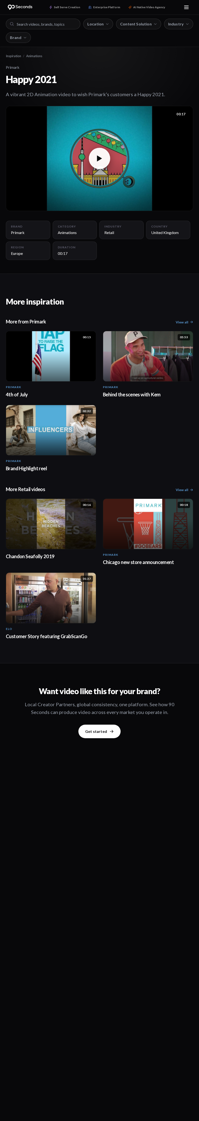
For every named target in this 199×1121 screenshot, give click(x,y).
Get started (96, 731)
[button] (99, 158)
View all (182, 322)
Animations (34, 56)
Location (95, 24)
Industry (176, 24)
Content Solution (136, 24)
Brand (15, 37)
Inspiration (13, 56)
